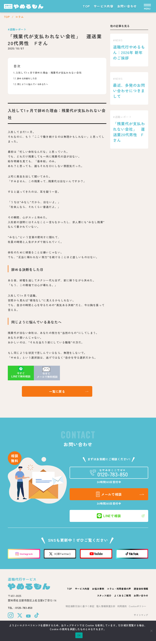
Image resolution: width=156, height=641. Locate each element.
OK (79, 635)
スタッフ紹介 (104, 595)
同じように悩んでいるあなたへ (32, 84)
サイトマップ (141, 614)
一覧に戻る (57, 391)
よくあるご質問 (122, 595)
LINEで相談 (112, 515)
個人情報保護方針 (105, 606)
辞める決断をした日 (27, 78)
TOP (86, 6)
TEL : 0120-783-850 (20, 608)
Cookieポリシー (137, 606)
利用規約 (122, 606)
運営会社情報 (141, 588)
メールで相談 (111, 494)
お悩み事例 (98, 588)
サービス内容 (103, 6)
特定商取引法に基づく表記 (80, 606)
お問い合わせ (127, 6)
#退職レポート (17, 29)
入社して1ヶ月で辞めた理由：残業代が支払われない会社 (49, 72)
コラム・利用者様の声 (119, 588)
